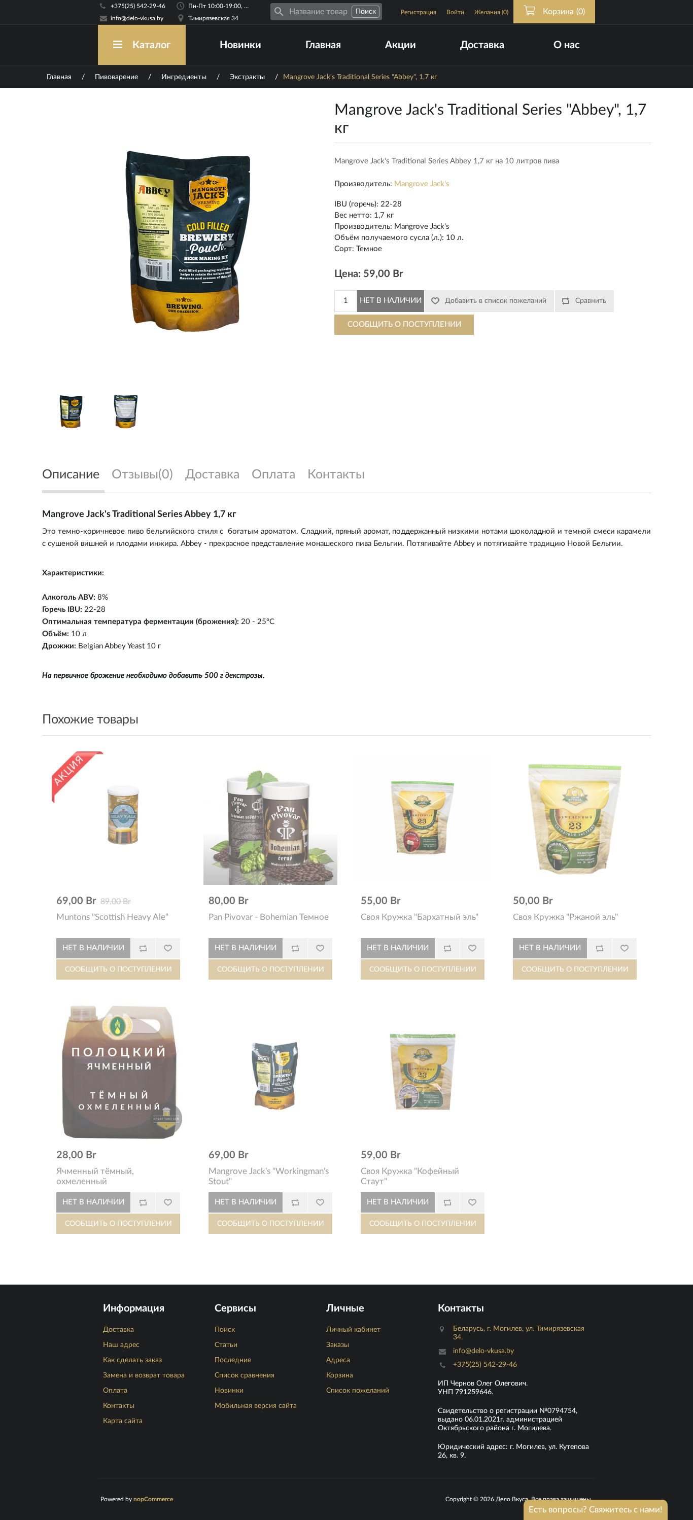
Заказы (337, 1345)
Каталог (151, 45)
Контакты (118, 1405)
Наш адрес (121, 1345)
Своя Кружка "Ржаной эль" (565, 917)
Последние (233, 1360)
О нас (566, 45)
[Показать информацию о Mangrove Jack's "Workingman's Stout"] (270, 1072)
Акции (400, 45)
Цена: (347, 274)
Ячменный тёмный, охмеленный (95, 1176)
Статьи (226, 1345)
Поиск (225, 1329)
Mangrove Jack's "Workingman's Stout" (269, 1176)
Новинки (240, 45)
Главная (323, 45)
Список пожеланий (357, 1390)
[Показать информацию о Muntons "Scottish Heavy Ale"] (118, 818)
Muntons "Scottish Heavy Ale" (112, 917)
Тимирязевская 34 (213, 18)
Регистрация (418, 12)
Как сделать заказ (132, 1360)
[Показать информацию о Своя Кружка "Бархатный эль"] (423, 818)
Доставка (482, 45)
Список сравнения (244, 1375)
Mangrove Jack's (421, 184)
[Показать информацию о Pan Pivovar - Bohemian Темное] (270, 818)
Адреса (338, 1360)
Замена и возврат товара (144, 1375)
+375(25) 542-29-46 (138, 6)
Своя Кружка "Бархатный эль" (419, 917)
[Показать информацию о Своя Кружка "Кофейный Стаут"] (423, 1072)
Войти (455, 12)
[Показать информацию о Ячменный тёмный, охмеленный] (118, 1072)
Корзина (339, 1375)
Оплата (115, 1390)
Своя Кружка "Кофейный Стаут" (410, 1176)
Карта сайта (123, 1421)
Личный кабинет (353, 1329)
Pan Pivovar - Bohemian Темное (269, 917)
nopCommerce (153, 1499)
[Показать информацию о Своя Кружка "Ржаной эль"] (575, 818)
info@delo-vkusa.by (137, 18)
